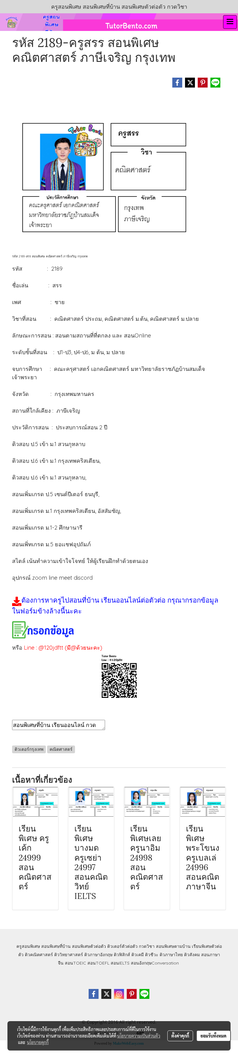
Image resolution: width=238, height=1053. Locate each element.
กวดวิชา (147, 946)
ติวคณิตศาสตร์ (39, 954)
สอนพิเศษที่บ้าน (56, 946)
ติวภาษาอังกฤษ (98, 954)
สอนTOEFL (98, 963)
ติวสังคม (192, 954)
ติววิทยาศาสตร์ (68, 954)
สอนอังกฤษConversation (155, 963)
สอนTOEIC (75, 963)
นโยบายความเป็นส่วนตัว (138, 1035)
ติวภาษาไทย (171, 954)
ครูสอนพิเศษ (28, 946)
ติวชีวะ (151, 954)
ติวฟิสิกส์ (122, 954)
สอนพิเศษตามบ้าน (173, 946)
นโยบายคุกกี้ (38, 1042)
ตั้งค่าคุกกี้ (180, 1035)
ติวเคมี (137, 954)
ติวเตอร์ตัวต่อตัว (122, 946)
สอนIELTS (120, 963)
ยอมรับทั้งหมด (214, 1035)
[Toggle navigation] (230, 22)
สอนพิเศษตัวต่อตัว (89, 946)
